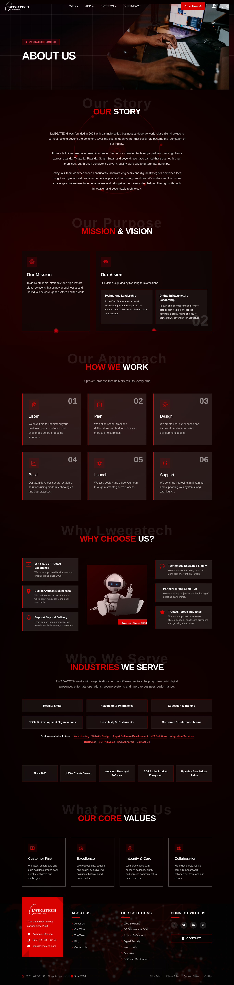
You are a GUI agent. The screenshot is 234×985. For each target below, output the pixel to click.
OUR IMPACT (132, 6)
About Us (79, 923)
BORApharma (125, 742)
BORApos (90, 742)
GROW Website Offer (136, 929)
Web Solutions (132, 923)
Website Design (100, 736)
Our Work (79, 929)
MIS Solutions (158, 736)
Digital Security (132, 941)
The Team (79, 935)
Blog (76, 941)
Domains (129, 953)
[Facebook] (174, 925)
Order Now (191, 6)
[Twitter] (183, 925)
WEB (72, 6)
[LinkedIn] (193, 925)
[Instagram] (203, 925)
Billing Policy (156, 976)
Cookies (208, 976)
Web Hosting (81, 736)
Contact (193, 938)
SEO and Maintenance (136, 959)
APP (88, 6)
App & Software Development (130, 736)
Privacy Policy (172, 976)
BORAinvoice (107, 742)
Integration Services (182, 736)
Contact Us (143, 742)
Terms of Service (192, 976)
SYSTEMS (107, 6)
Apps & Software (133, 935)
